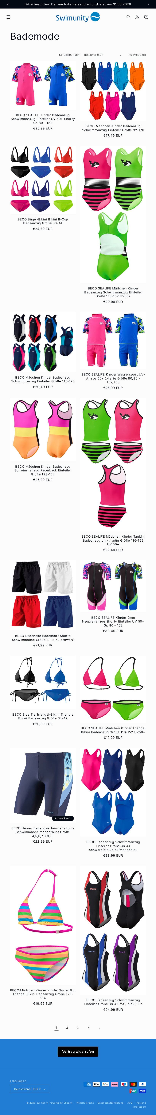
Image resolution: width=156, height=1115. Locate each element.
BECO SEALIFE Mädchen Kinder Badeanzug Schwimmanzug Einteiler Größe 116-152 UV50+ (113, 292)
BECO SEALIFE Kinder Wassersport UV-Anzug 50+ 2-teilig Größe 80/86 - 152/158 (113, 378)
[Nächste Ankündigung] (148, 4)
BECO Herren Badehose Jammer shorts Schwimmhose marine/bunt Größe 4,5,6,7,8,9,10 (43, 832)
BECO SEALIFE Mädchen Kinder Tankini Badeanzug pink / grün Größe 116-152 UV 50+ (113, 540)
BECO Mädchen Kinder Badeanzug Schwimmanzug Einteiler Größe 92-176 (113, 128)
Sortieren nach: (69, 54)
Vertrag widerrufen (78, 1051)
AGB (130, 1103)
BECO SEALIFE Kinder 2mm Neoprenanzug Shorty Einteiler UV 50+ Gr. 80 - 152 (113, 621)
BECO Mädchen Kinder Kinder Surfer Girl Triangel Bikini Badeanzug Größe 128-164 (43, 994)
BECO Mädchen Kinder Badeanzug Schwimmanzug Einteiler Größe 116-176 (42, 379)
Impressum (139, 1107)
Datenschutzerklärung (110, 1103)
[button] (8, 17)
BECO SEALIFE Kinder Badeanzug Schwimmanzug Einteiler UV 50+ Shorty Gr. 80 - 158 (43, 119)
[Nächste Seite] (99, 1027)
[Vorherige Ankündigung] (7, 4)
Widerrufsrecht (85, 1103)
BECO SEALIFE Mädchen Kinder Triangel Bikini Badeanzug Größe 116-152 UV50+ (113, 730)
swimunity (43, 1103)
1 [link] (56, 1028)
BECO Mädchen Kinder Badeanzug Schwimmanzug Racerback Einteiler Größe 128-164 (43, 470)
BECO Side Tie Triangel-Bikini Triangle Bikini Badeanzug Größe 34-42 (42, 716)
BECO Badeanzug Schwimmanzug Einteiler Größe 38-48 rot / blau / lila (113, 1002)
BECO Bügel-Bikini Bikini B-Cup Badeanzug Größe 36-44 (43, 221)
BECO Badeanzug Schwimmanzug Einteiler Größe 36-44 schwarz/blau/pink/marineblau (113, 846)
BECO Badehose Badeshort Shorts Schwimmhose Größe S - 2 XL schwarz (43, 637)
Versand (141, 1103)
